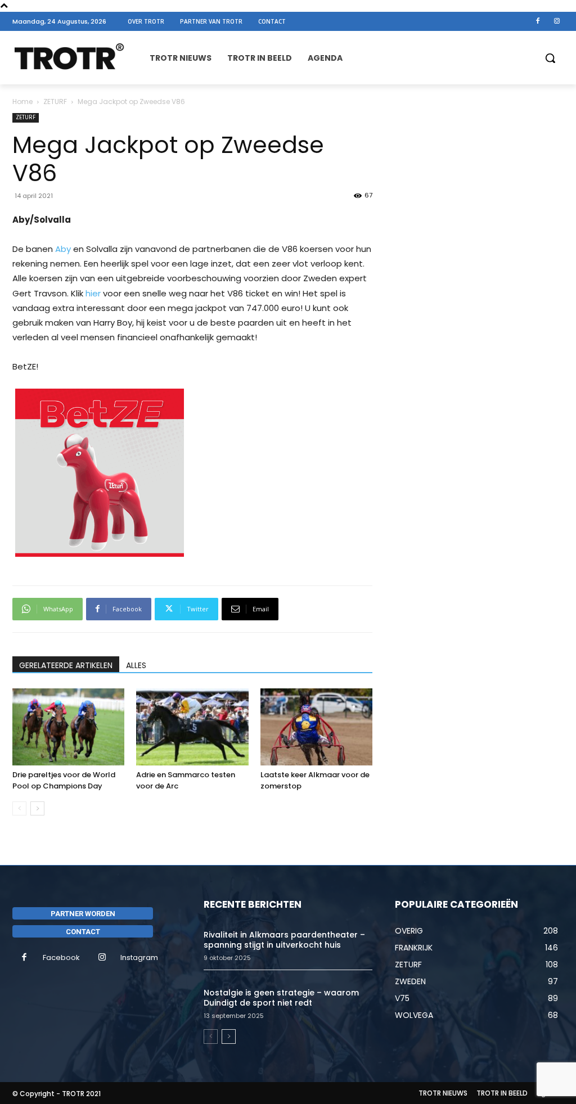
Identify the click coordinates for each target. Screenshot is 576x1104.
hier (93, 293)
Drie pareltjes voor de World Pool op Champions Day (63, 780)
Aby (63, 249)
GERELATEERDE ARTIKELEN (65, 665)
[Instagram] (557, 21)
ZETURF (55, 101)
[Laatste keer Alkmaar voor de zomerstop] (316, 726)
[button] (550, 57)
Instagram (139, 957)
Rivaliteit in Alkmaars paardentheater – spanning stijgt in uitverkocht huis (284, 939)
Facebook (61, 957)
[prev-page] (19, 808)
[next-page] (37, 808)
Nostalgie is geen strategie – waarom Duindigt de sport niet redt (281, 997)
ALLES (136, 665)
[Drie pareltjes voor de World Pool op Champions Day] (68, 726)
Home (22, 101)
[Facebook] (537, 21)
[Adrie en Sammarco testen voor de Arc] (192, 726)
